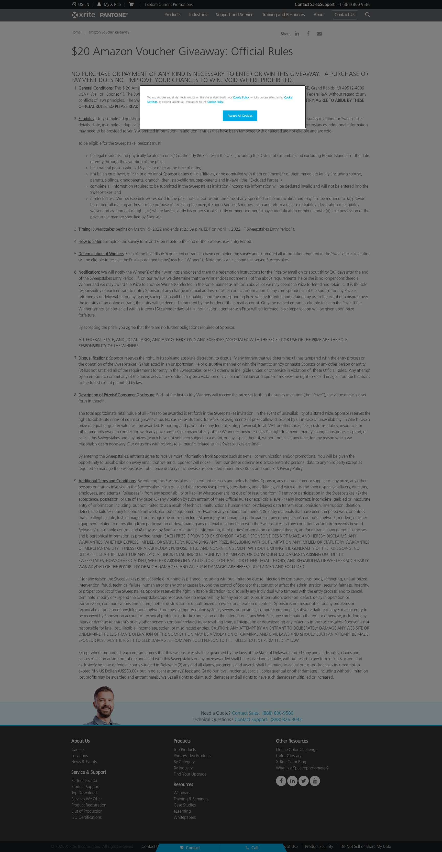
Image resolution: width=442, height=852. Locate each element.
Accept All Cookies (240, 115)
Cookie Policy (241, 97)
